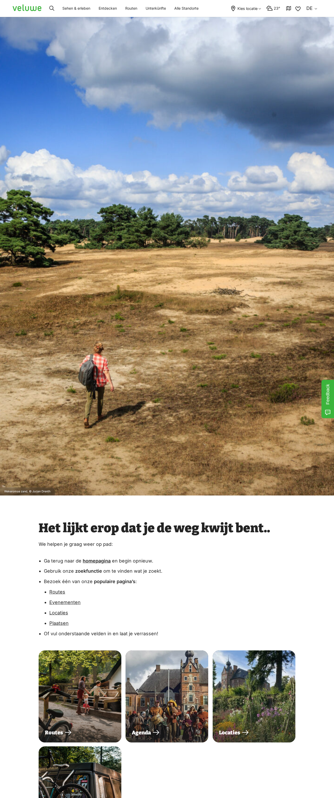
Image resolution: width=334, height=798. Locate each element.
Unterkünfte (156, 8)
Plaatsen (59, 623)
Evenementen (65, 602)
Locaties (58, 612)
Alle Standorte (186, 8)
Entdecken (108, 8)
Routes (57, 592)
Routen (131, 8)
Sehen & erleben (76, 8)
